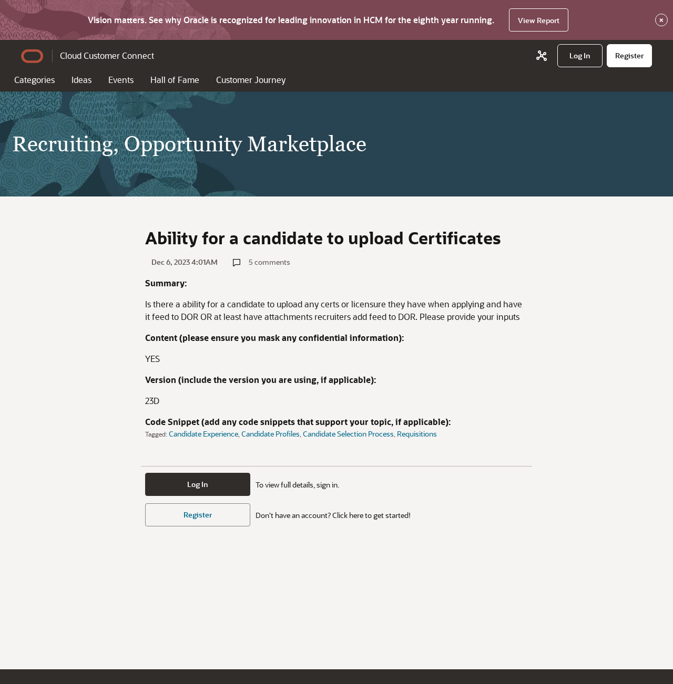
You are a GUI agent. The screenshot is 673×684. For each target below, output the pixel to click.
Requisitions (417, 434)
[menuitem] (580, 55)
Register (197, 515)
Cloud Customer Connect (107, 55)
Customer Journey (250, 79)
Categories (34, 79)
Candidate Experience (203, 434)
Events (121, 79)
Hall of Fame (174, 79)
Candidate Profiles (270, 434)
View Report (538, 20)
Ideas (81, 79)
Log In (197, 484)
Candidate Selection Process (348, 434)
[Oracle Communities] (541, 55)
